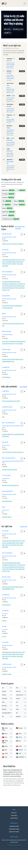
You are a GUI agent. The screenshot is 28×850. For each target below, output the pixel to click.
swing (21, 264)
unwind (3, 266)
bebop (9, 282)
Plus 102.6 (10, 64)
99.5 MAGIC (13, 142)
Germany (3, 478)
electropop (7, 401)
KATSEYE (8, 95)
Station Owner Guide (14, 826)
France (3, 613)
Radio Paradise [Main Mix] (7, 491)
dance (3, 401)
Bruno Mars (9, 71)
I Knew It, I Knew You (10, 161)
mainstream (14, 286)
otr (10, 264)
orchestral (7, 264)
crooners (23, 260)
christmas (8, 306)
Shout (8, 85)
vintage (8, 308)
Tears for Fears (10, 83)
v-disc (17, 343)
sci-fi (15, 343)
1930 (3, 260)
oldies (3, 264)
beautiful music (8, 260)
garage (20, 434)
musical (23, 341)
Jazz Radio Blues (5, 610)
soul (5, 636)
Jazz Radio (4, 626)
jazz (12, 262)
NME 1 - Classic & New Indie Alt (8, 422)
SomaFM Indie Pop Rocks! (7, 407)
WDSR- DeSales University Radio (11, 66)
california (4, 244)
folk (7, 501)
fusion (5, 286)
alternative (4, 434)
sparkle (18, 401)
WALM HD (4, 313)
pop (13, 401)
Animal (13, 95)
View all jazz (23, 526)
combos (18, 282)
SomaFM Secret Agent (6, 664)
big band (13, 260)
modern (4, 288)
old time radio (9, 343)
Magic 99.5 (9, 144)
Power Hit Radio (9, 99)
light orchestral (16, 262)
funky (16, 359)
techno (12, 361)
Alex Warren (9, 125)
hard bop (9, 286)
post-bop (15, 288)
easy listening (8, 262)
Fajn (14, 121)
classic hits (18, 260)
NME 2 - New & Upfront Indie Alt (8, 458)
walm (7, 266)
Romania (3, 445)
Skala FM (12, 108)
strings (18, 264)
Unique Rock (9, 91)
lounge (21, 262)
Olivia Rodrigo (10, 104)
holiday (19, 306)
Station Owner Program (14, 829)
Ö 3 (11, 119)
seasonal (4, 308)
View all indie (23, 387)
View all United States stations (20, 227)
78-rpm (3, 341)
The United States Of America (7, 237)
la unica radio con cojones (15, 452)
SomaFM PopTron (5, 391)
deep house (4, 359)
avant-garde (5, 282)
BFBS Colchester (9, 169)
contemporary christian (18, 323)
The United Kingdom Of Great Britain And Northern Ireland (12, 425)
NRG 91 (12, 153)
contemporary (5, 284)
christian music (9, 323)
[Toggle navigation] (24, 3)
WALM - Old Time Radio (6, 331)
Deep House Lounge (6, 349)
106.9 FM (8, 131)
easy (3, 262)
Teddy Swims (9, 58)
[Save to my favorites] (22, 234)
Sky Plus (8, 110)
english (14, 237)
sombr (8, 149)
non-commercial (19, 244)
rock (15, 401)
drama (13, 341)
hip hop (12, 485)
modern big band (9, 288)
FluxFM (3, 507)
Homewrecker (10, 151)
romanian (8, 445)
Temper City (9, 115)
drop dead (9, 106)
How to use (14, 812)
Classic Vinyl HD (5, 249)
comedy (10, 341)
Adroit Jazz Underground (7, 271)
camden (16, 434)
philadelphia (8, 361)
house (19, 359)
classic (7, 341)
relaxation (14, 264)
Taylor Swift (9, 159)
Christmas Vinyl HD (6, 295)
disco (9, 359)
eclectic (8, 244)
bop (16, 282)
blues (3, 620)
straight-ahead (21, 288)
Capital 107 (9, 154)
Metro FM (12, 130)
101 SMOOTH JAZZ (6, 367)
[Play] (24, 234)
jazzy (22, 359)
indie (11, 401)
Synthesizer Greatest (10, 89)
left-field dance (5, 436)
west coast (7, 290)
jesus (3, 326)
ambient (4, 674)
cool (18, 284)
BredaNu (8, 101)
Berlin (8, 138)
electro (9, 485)
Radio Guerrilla (5, 442)
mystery (4, 343)
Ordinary (8, 128)
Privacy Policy (14, 815)
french (6, 613)
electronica (12, 359)
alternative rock (11, 434)
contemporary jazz (13, 284)
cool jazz (21, 284)
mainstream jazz (20, 286)
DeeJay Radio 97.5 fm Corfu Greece (10, 133)
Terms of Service (14, 818)
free (11, 244)
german (7, 478)
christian (4, 306)
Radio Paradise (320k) (6, 234)
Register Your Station (14, 831)
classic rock (4, 452)
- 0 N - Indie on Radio (6, 475)
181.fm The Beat (11, 78)
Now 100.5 (13, 98)
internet (14, 244)
